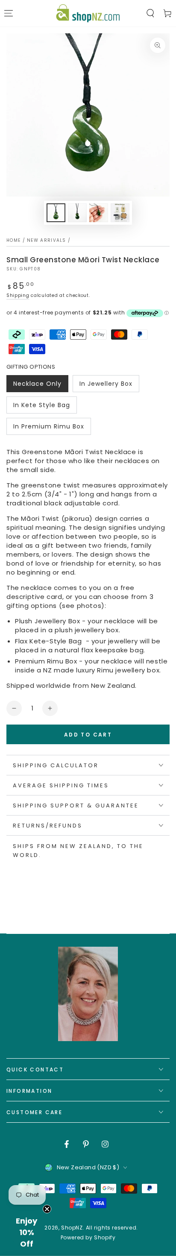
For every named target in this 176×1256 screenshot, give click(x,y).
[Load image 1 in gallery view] (56, 212)
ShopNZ (72, 1227)
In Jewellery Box (105, 385)
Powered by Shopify (88, 1237)
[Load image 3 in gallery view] (98, 212)
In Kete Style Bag (41, 407)
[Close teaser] (47, 1209)
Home (13, 240)
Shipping (17, 295)
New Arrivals (46, 240)
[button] (150, 13)
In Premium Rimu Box (48, 428)
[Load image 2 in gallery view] (77, 212)
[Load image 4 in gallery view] (120, 212)
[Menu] (8, 13)
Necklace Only (37, 385)
